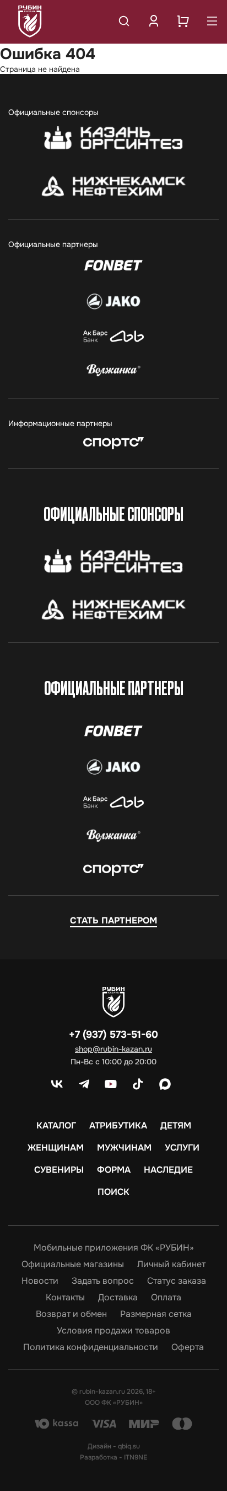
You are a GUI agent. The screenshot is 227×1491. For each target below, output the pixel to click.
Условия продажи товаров (113, 1330)
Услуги (182, 1147)
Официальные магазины (72, 1264)
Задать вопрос (103, 1281)
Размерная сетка (156, 1314)
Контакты (65, 1297)
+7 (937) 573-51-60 (113, 1034)
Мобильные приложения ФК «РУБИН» (114, 1247)
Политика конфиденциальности (90, 1347)
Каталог (56, 1125)
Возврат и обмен (71, 1314)
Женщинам (56, 1147)
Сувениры (59, 1169)
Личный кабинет (171, 1264)
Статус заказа (176, 1281)
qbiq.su (129, 1446)
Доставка (118, 1297)
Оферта (187, 1347)
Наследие (168, 1169)
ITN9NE (135, 1457)
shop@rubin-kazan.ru (113, 1049)
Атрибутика (118, 1125)
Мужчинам (124, 1147)
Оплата (166, 1297)
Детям (175, 1125)
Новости (39, 1281)
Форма (114, 1169)
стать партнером (113, 920)
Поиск (113, 1192)
